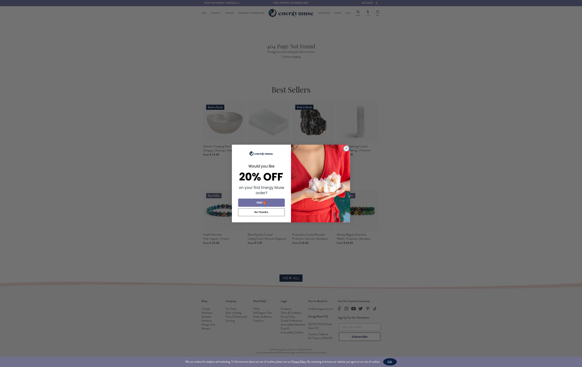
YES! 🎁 (261, 202)
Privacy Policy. (299, 362)
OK (389, 361)
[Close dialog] (346, 148)
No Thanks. (261, 212)
